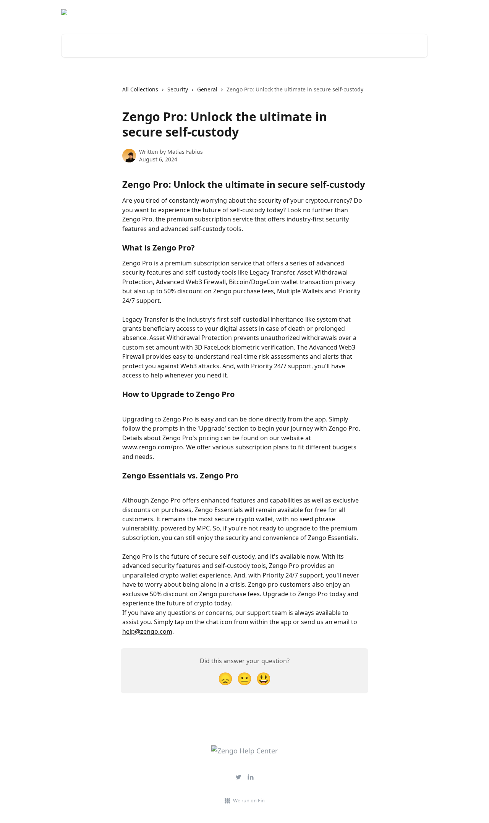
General (207, 89)
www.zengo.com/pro (152, 447)
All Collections (140, 89)
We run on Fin (249, 800)
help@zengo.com (147, 631)
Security (177, 89)
